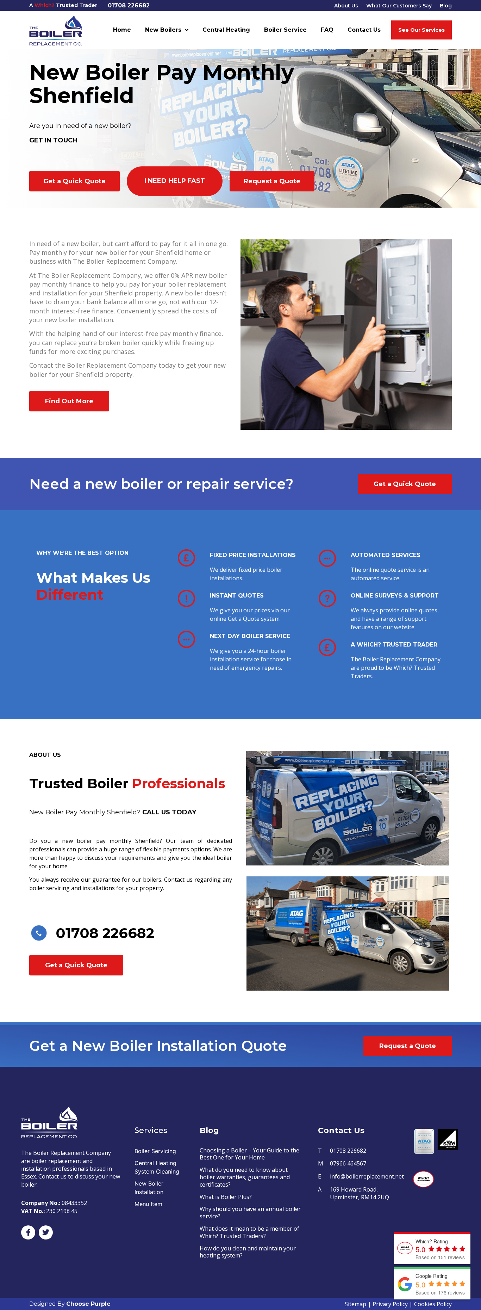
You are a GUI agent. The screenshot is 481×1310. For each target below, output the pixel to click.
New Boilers (163, 29)
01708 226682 (129, 5)
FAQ (327, 29)
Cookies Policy (433, 1304)
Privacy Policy (390, 1304)
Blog (446, 5)
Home (122, 29)
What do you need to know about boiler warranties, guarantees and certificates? (245, 1177)
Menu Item (148, 1203)
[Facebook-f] (28, 1232)
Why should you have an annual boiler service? (250, 1212)
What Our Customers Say (399, 5)
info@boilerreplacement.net (367, 1176)
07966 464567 (348, 1163)
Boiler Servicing (155, 1151)
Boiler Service (285, 29)
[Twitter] (46, 1232)
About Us (346, 5)
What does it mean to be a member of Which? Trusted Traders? (249, 1232)
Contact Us (364, 29)
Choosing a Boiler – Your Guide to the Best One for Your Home (249, 1154)
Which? (45, 5)
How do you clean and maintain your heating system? (248, 1252)
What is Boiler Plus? (226, 1197)
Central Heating (226, 29)
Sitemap (355, 1304)
